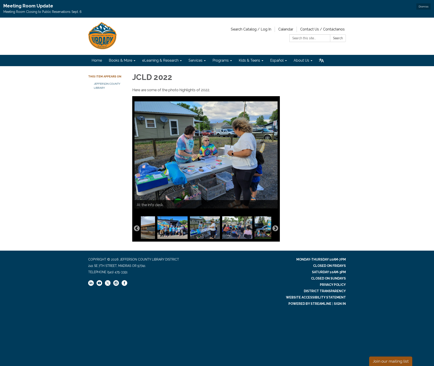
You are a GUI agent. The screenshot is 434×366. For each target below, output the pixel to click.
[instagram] (116, 285)
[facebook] (124, 285)
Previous (136, 228)
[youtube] (99, 285)
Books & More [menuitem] (120, 60)
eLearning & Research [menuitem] (160, 60)
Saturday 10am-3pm (329, 272)
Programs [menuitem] (220, 60)
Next (275, 228)
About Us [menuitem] (301, 60)
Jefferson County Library (107, 85)
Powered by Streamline (309, 303)
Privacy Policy (333, 285)
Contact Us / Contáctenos (322, 29)
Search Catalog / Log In (251, 29)
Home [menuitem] (97, 60)
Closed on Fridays (329, 266)
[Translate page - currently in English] (321, 60)
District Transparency (325, 291)
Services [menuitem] (196, 60)
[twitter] (108, 283)
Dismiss (423, 6)
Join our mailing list (391, 361)
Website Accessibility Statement (316, 297)
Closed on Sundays (328, 278)
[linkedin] (91, 285)
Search (338, 38)
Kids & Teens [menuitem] (249, 60)
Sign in (340, 303)
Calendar (285, 29)
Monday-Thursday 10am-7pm (321, 259)
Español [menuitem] (277, 60)
